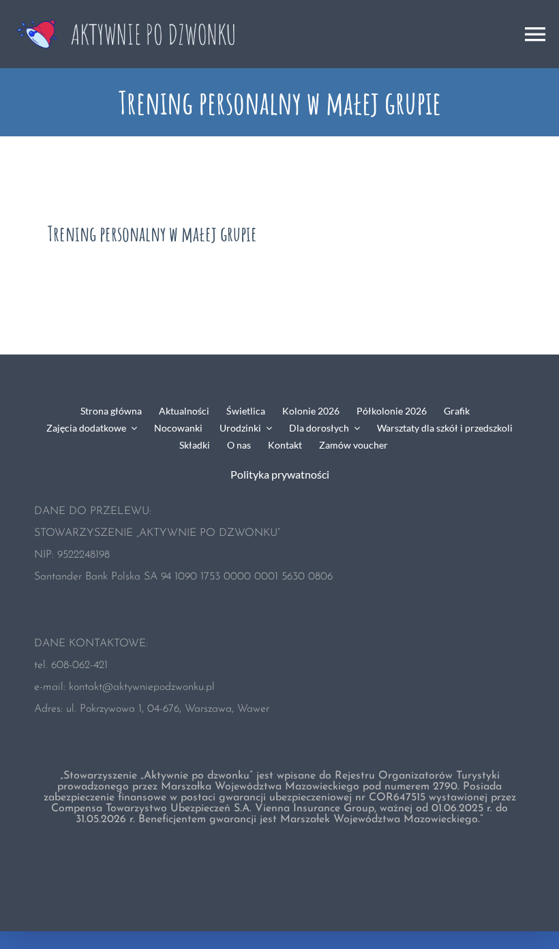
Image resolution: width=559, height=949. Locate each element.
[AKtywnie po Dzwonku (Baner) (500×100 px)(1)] (129, 15)
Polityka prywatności (279, 474)
